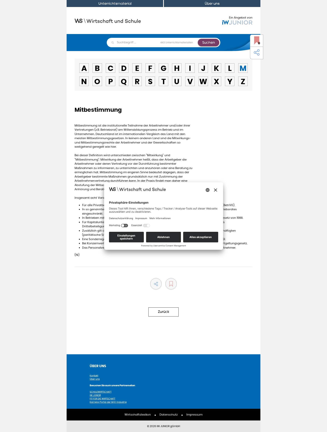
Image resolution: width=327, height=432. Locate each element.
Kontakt (94, 375)
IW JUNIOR (95, 395)
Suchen (208, 42)
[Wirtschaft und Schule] (108, 20)
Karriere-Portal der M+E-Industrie (108, 402)
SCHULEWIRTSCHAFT (100, 391)
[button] (256, 52)
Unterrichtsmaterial (115, 3)
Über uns (212, 3)
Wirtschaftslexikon (138, 414)
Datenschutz (169, 414)
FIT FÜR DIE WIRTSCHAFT (102, 398)
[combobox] (157, 42)
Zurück (163, 311)
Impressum (194, 414)
